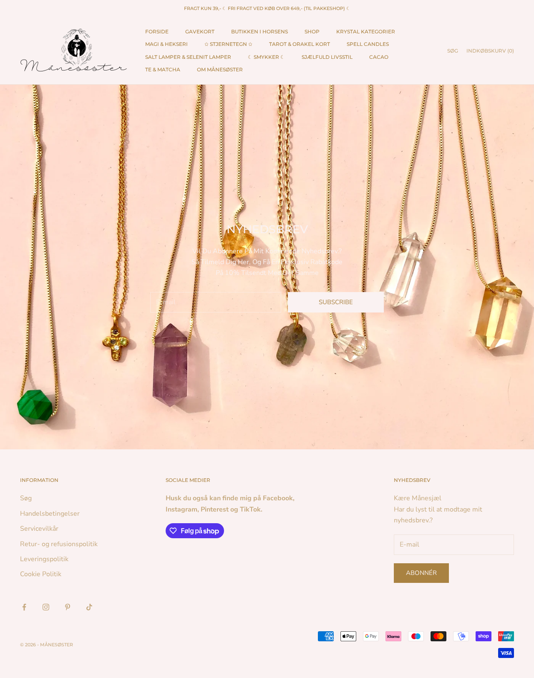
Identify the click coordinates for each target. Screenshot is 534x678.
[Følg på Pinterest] (67, 607)
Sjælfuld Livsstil (327, 57)
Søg (26, 498)
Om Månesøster (220, 69)
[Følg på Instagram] (46, 607)
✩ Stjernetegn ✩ (228, 44)
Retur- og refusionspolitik (59, 544)
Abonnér (421, 573)
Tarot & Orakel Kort (299, 44)
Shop (312, 31)
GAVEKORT (199, 31)
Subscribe (336, 302)
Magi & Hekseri (166, 44)
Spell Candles (368, 44)
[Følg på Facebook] (24, 607)
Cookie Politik (40, 574)
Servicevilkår (39, 528)
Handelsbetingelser (50, 513)
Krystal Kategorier (365, 31)
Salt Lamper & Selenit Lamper (188, 57)
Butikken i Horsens (259, 31)
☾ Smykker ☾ (266, 57)
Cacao (378, 57)
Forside (157, 31)
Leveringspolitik (44, 559)
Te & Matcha (162, 69)
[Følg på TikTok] (89, 607)
